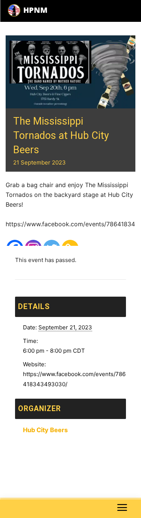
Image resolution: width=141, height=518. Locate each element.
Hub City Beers (45, 430)
